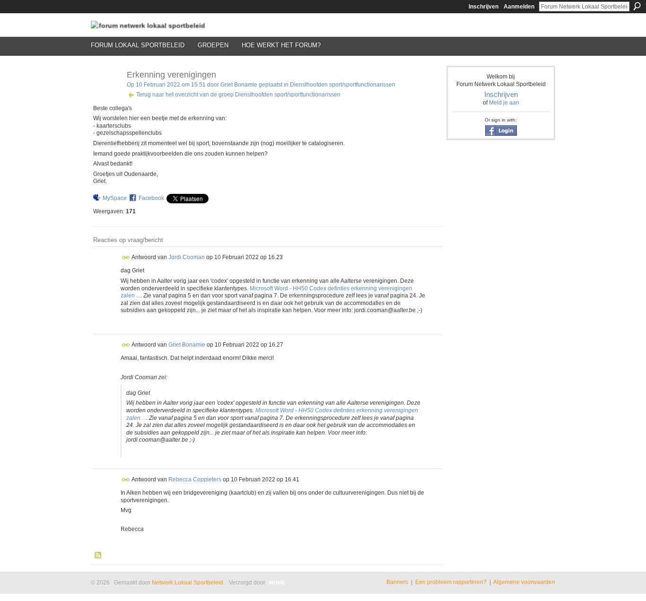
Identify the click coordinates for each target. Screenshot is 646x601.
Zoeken (637, 6)
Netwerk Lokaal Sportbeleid (187, 582)
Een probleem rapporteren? (451, 582)
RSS (98, 555)
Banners (397, 582)
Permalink (126, 257)
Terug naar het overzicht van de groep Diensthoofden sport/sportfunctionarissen (238, 94)
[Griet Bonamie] (106, 96)
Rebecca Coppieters (194, 479)
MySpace (115, 198)
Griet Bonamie (238, 84)
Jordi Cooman (186, 257)
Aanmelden (519, 6)
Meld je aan (504, 102)
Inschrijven (483, 6)
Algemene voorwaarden (524, 582)
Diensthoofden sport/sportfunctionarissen (342, 84)
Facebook (151, 198)
